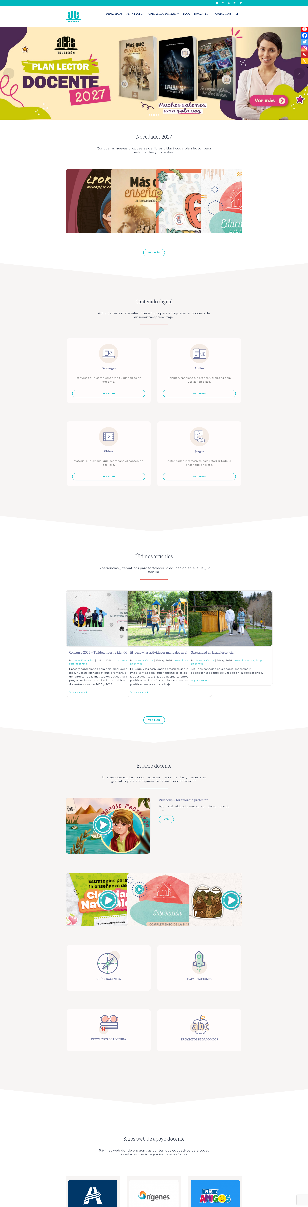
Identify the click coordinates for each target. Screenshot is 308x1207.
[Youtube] (304, 29)
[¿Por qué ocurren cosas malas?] (106, 170)
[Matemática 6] (199, 170)
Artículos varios (244, 660)
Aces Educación (84, 660)
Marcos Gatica (144, 660)
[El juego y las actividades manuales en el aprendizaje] (169, 619)
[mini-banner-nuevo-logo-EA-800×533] (92, 1180)
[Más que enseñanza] (151, 170)
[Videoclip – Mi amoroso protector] (108, 799)
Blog (259, 660)
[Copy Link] (304, 61)
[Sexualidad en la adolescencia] (230, 619)
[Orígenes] (154, 1180)
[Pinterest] (304, 54)
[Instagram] (304, 48)
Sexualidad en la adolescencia (212, 652)
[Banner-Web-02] (215, 1180)
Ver (166, 819)
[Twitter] (304, 42)
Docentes (136, 663)
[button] (237, 14)
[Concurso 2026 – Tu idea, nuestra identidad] (108, 619)
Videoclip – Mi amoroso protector (183, 800)
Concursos (120, 660)
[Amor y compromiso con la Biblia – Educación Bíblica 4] (231, 874)
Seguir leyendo (77, 692)
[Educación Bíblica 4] (241, 170)
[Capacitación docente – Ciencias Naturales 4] (108, 874)
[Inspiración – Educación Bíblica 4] (169, 874)
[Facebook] (304, 35)
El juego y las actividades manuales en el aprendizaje (167, 652)
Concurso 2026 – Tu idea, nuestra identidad (100, 652)
